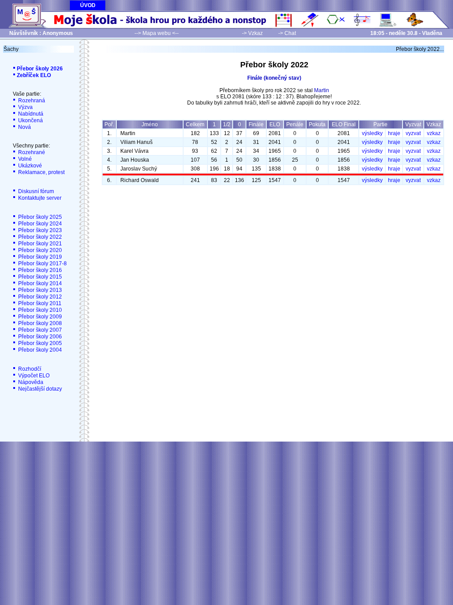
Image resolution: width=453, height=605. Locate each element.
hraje (394, 133)
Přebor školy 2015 (39, 277)
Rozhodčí (29, 369)
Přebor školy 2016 (39, 270)
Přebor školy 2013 (39, 290)
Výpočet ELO (33, 375)
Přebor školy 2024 (39, 224)
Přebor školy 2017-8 (42, 263)
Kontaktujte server (39, 198)
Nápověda (30, 382)
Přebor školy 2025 (39, 217)
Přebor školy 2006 (39, 337)
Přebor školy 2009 (39, 317)
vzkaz (434, 133)
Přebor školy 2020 (39, 250)
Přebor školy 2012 (39, 297)
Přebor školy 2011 (39, 303)
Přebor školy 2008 (39, 323)
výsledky (372, 133)
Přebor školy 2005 (39, 343)
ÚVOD (88, 5)
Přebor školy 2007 (39, 330)
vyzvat (413, 133)
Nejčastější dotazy (39, 389)
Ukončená (30, 120)
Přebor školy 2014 (39, 283)
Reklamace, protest (41, 172)
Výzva (25, 107)
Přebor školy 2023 (39, 230)
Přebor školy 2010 (39, 310)
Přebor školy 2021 (39, 243)
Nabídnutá (30, 114)
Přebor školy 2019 (39, 257)
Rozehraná (31, 100)
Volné (24, 159)
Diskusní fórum (35, 191)
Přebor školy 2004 (39, 350)
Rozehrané (31, 152)
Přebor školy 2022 (39, 237)
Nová (24, 127)
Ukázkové (29, 166)
